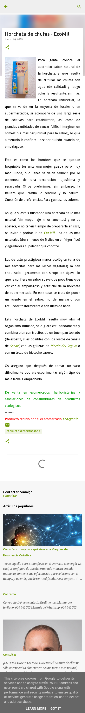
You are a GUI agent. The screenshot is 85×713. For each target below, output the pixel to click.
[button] (7, 47)
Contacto (9, 594)
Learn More (36, 709)
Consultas (10, 496)
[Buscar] (79, 7)
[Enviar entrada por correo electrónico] (7, 426)
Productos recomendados (23, 431)
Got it (55, 709)
